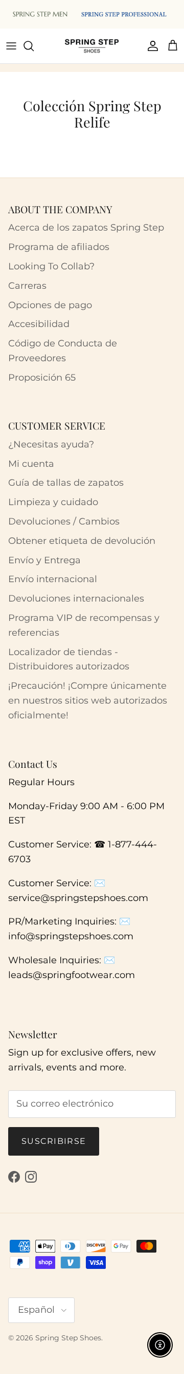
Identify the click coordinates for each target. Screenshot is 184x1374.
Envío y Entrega (44, 560)
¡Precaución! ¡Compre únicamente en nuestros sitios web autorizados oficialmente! (87, 700)
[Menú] (11, 46)
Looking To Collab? (51, 266)
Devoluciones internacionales (76, 598)
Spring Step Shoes (68, 1337)
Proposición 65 (42, 377)
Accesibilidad (39, 324)
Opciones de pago (50, 305)
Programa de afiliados (58, 247)
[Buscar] (33, 46)
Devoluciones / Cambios (64, 521)
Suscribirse (53, 1141)
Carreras (27, 285)
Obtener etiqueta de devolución (81, 540)
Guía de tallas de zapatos (66, 482)
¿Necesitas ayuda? (51, 444)
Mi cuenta (31, 463)
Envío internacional (52, 579)
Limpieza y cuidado (53, 502)
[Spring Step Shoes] (92, 46)
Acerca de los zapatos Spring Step (86, 227)
